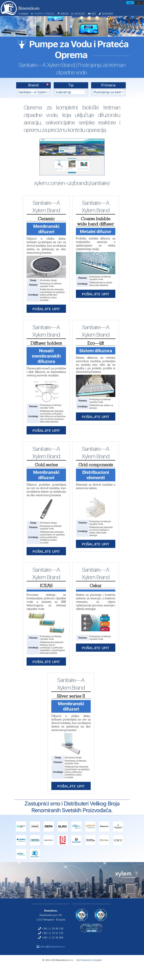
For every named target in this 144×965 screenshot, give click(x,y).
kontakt (107, 13)
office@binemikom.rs (52, 946)
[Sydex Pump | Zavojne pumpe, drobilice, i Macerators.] (104, 845)
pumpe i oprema (44, 13)
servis (64, 13)
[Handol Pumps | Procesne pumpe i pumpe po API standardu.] (104, 831)
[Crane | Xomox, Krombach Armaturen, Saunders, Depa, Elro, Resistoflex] (35, 831)
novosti (80, 13)
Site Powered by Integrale (89, 960)
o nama (23, 13)
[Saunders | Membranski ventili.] (90, 845)
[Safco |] (62, 845)
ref (94, 13)
